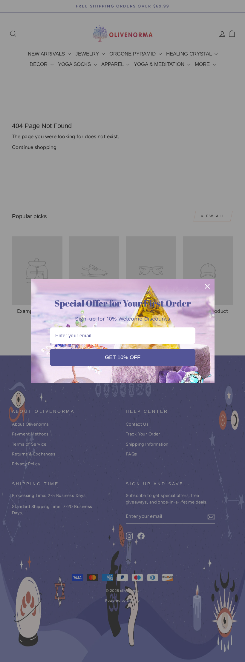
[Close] (207, 286)
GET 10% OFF (122, 357)
